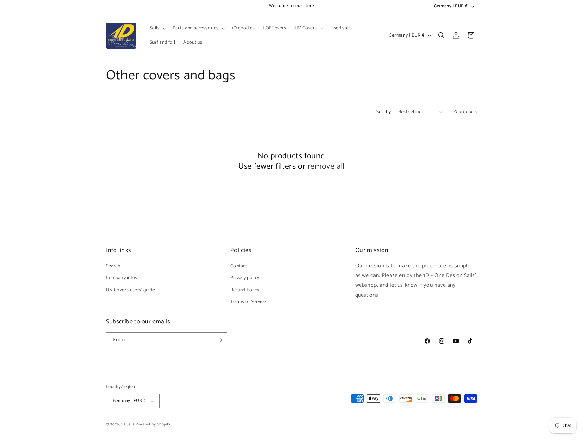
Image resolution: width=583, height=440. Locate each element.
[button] (157, 28)
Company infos (121, 278)
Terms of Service (248, 302)
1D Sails (128, 424)
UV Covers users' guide (130, 290)
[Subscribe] (219, 340)
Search (113, 266)
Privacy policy (244, 278)
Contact (238, 266)
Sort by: (383, 112)
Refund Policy (244, 290)
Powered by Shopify (153, 424)
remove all (326, 166)
